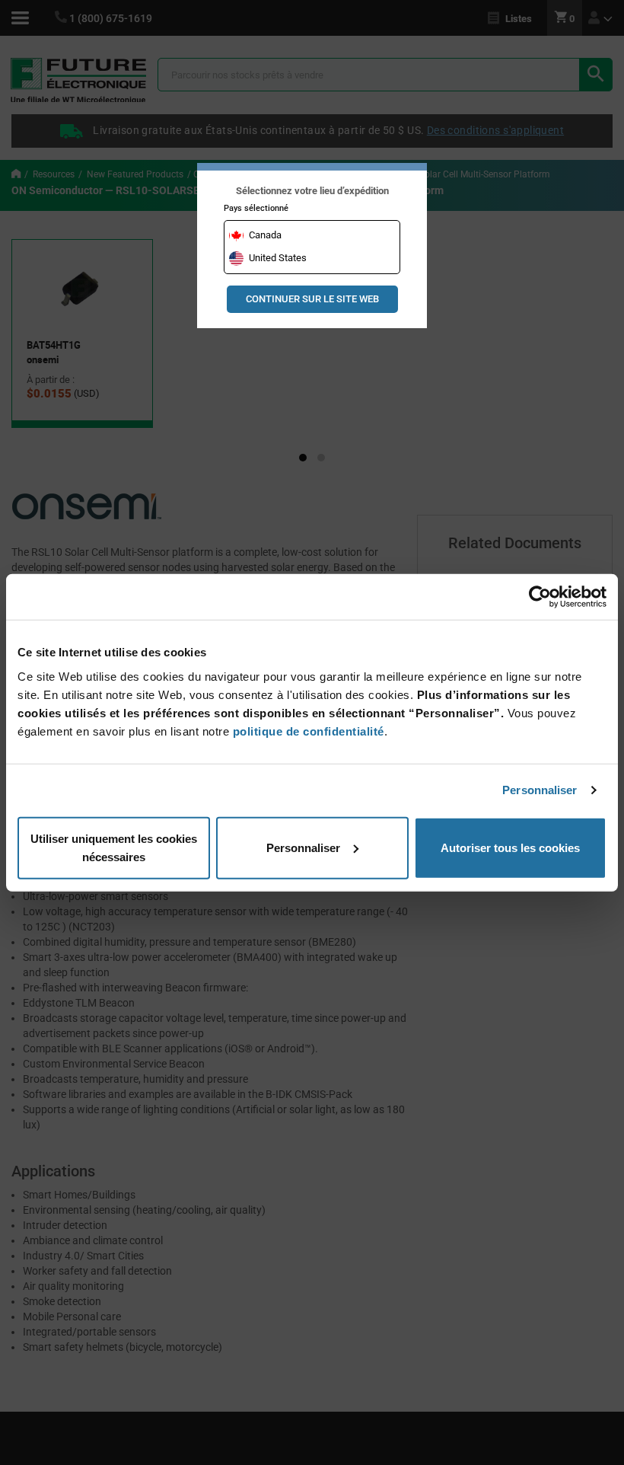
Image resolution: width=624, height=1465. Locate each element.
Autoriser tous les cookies (510, 847)
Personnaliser (539, 790)
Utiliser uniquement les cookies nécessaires (113, 847)
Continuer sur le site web (312, 299)
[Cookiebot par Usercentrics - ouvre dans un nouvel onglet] (539, 597)
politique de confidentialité (308, 730)
